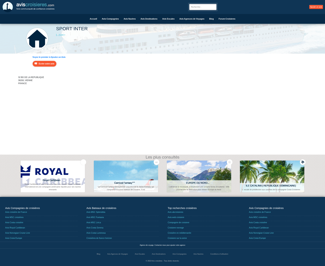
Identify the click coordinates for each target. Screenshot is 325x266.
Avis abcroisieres (175, 212)
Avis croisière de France (16, 212)
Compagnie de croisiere (178, 222)
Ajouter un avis (316, 7)
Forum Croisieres (227, 19)
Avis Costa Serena (94, 228)
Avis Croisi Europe (13, 238)
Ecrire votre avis (46, 64)
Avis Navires (130, 19)
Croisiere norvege (176, 228)
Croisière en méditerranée (179, 233)
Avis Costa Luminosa (96, 233)
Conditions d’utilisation (219, 254)
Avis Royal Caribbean (15, 228)
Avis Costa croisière (14, 222)
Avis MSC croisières (14, 217)
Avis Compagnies (110, 19)
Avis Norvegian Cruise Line (17, 233)
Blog (211, 19)
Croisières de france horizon (99, 238)
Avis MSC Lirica (93, 222)
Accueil (93, 19)
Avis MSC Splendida (95, 212)
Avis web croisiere (176, 217)
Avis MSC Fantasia (95, 217)
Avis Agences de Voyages (191, 19)
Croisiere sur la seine (177, 238)
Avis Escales (168, 19)
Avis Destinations (149, 19)
